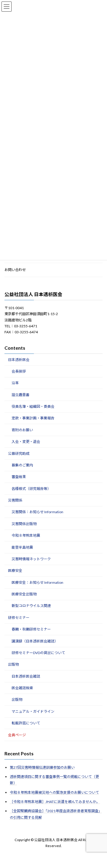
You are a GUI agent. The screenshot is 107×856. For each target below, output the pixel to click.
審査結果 (19, 476)
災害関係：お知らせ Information (37, 512)
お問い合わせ (15, 269)
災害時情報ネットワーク (31, 559)
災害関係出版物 (24, 524)
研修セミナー (18, 617)
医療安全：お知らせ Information (37, 582)
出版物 (13, 664)
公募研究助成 (18, 453)
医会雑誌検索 (22, 688)
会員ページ (17, 735)
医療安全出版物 (24, 594)
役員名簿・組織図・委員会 (33, 406)
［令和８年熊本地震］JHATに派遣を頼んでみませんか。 (55, 801)
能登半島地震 (22, 547)
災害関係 (15, 500)
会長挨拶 (19, 371)
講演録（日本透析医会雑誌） (35, 641)
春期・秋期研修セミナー (31, 629)
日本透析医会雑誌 (26, 676)
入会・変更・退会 (26, 441)
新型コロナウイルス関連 (31, 606)
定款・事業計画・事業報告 (33, 418)
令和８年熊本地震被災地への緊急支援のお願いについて (54, 792)
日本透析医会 (18, 359)
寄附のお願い (22, 430)
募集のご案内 (22, 465)
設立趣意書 (20, 395)
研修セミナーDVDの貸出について (38, 652)
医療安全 (15, 570)
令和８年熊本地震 (26, 535)
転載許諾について (26, 723)
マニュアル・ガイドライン (33, 711)
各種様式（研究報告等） (31, 488)
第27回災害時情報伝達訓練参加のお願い (42, 767)
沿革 (15, 383)
